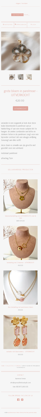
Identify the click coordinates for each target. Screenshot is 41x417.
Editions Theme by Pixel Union (22, 412)
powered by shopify (33, 412)
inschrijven (24, 3)
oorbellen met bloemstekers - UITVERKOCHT (20, 351)
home (3, 366)
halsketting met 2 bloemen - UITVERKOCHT (20, 262)
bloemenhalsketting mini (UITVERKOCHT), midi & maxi (20, 216)
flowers (18, 366)
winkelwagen (21, 24)
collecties (9, 366)
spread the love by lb (12, 412)
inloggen (18, 3)
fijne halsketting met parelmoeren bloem (20, 307)
